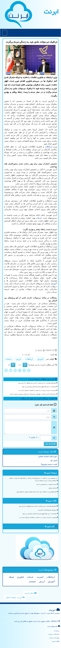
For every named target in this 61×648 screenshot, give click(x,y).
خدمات (39, 218)
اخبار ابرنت (29, 593)
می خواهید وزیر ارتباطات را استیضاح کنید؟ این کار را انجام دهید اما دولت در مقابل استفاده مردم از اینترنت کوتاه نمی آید (33, 479)
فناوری (20, 577)
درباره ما (56, 630)
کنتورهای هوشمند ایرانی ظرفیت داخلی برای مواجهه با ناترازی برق (37, 383)
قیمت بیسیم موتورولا (49, 464)
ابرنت (51, 11)
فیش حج (54, 460)
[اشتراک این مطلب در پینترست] (15, 370)
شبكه (11, 577)
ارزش (18, 359)
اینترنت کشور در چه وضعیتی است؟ (46, 484)
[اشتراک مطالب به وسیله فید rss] (6, 370)
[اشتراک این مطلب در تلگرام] (29, 370)
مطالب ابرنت (55, 641)
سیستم (32, 581)
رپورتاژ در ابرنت (54, 637)
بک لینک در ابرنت (53, 634)
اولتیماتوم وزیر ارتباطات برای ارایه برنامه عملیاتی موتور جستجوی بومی (36, 491)
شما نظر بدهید (53, 488)
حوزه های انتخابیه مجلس (47, 456)
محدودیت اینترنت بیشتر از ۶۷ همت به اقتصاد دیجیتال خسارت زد (37, 390)
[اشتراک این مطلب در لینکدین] (11, 370)
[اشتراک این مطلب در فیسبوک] (24, 370)
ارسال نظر (49, 444)
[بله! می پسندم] (25, 365)
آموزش (54, 283)
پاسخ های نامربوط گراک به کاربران (47, 510)
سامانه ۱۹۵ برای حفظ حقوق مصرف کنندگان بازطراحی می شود (39, 386)
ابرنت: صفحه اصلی (14, 597)
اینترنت (40, 577)
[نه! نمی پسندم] (13, 365)
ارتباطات (48, 147)
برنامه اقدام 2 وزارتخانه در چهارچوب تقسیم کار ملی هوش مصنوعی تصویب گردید (33, 394)
